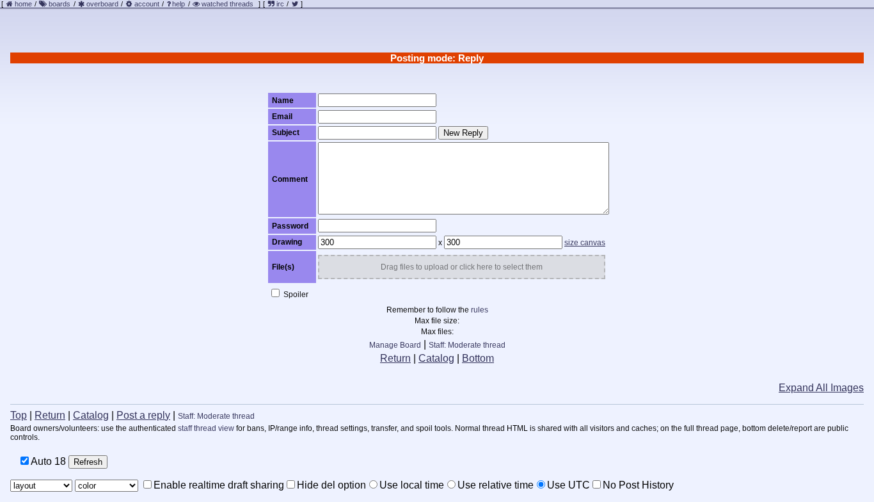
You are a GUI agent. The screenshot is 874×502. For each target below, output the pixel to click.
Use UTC (568, 485)
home (23, 4)
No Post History (638, 485)
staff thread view (206, 428)
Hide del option (331, 485)
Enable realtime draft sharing (219, 485)
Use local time (411, 485)
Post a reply (143, 415)
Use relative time (495, 485)
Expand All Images (821, 387)
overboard (102, 4)
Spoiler (295, 294)
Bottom (478, 358)
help (178, 4)
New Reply (463, 133)
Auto (47, 461)
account (146, 4)
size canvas (584, 242)
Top (18, 415)
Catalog (436, 358)
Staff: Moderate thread (467, 345)
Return (395, 358)
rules (479, 309)
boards (59, 4)
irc (279, 4)
